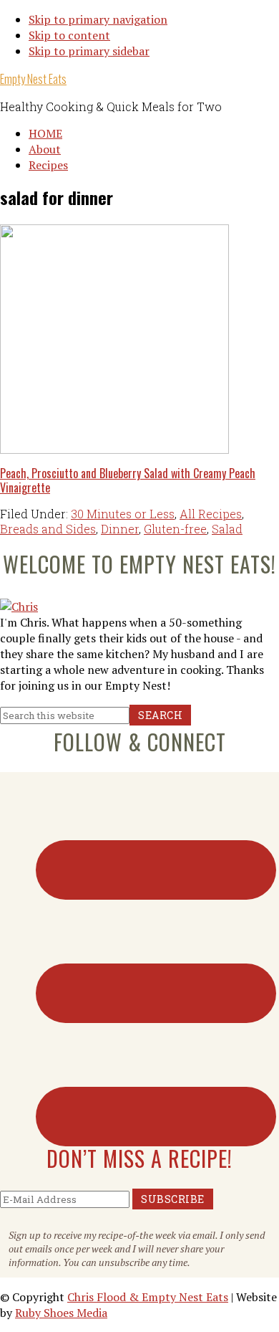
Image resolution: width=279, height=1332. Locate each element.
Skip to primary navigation (98, 19)
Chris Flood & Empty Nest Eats (147, 1297)
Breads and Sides (48, 528)
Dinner (120, 528)
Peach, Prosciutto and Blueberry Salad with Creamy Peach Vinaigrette (127, 480)
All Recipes (211, 513)
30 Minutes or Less (123, 513)
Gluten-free (175, 528)
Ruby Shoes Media (61, 1313)
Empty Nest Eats (33, 78)
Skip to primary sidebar (89, 51)
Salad (227, 528)
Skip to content (69, 35)
